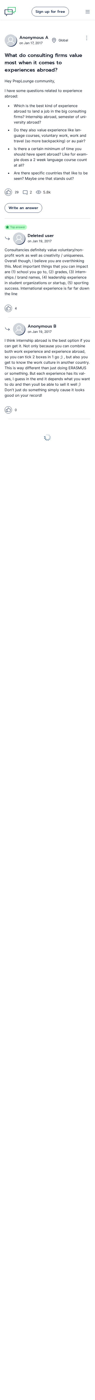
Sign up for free (50, 11)
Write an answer (23, 208)
